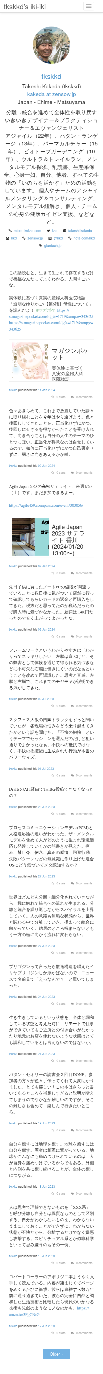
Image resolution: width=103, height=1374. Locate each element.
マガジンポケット (70, 353)
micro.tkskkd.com (27, 230)
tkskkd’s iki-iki (25, 6)
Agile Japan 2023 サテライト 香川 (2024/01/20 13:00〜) (68, 539)
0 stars (61, 397)
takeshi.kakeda (80, 230)
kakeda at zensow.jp (51, 94)
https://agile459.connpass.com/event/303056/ (46, 505)
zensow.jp (35, 237)
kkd (55, 230)
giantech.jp (53, 245)
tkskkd (52, 76)
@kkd (58, 237)
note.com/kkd (84, 237)
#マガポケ (46, 310)
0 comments (83, 397)
